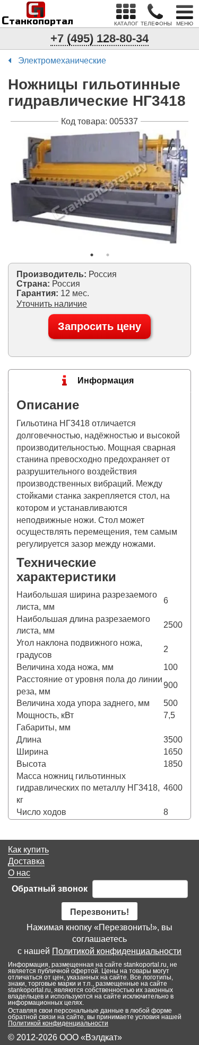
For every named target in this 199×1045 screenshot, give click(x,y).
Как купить (28, 849)
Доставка (26, 861)
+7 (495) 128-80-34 (99, 38)
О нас (19, 872)
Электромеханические (62, 60)
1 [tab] (91, 255)
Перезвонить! (99, 912)
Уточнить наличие (51, 303)
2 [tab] (107, 255)
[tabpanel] (99, 186)
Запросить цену (99, 326)
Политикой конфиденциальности (116, 951)
